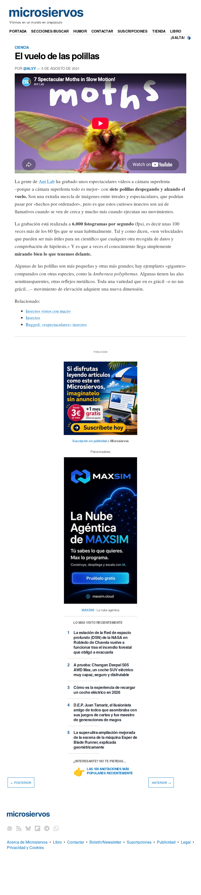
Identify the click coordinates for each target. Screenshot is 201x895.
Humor (80, 31)
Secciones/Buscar (50, 31)
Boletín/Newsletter (105, 842)
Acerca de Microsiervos (27, 842)
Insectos (33, 317)
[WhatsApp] (56, 828)
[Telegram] (47, 828)
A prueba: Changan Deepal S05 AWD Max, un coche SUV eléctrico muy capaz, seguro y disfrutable (103, 669)
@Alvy (29, 68)
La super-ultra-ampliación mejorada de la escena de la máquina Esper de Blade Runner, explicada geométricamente (105, 740)
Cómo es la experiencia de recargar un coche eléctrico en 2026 (104, 689)
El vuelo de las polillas (57, 55)
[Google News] (9, 828)
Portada (17, 31)
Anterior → (161, 782)
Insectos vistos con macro (48, 311)
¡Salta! (178, 37)
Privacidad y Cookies (25, 847)
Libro (175, 31)
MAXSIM (88, 610)
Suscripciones (133, 31)
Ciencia (22, 47)
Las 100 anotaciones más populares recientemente (110, 771)
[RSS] (19, 828)
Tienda (158, 31)
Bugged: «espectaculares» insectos (56, 324)
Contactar (102, 31)
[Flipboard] (37, 828)
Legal (186, 842)
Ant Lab (47, 181)
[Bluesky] (28, 828)
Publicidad (166, 842)
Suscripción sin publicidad (89, 440)
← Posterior (21, 782)
